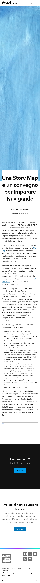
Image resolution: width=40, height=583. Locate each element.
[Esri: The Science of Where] (6, 558)
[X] (30, 554)
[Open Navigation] (37, 3)
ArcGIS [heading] (4, 580)
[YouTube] (30, 559)
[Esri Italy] (9, 3)
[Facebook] (25, 554)
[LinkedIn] (35, 554)
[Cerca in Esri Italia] (31, 3)
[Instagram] (25, 559)
